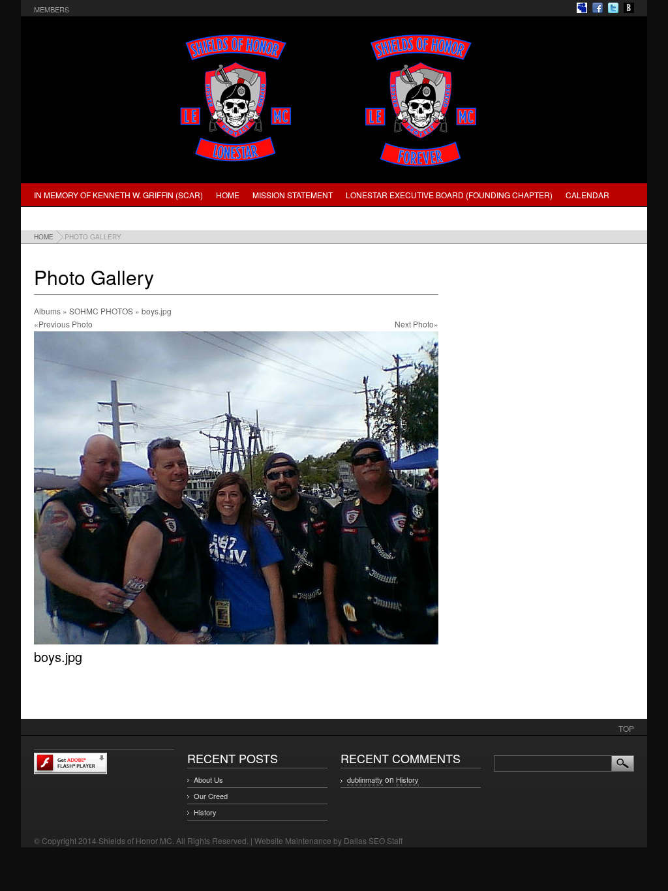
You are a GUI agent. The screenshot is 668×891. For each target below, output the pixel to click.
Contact (130, 218)
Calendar (587, 194)
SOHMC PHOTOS (101, 310)
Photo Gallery (66, 218)
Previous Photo (65, 323)
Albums (47, 310)
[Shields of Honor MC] (334, 168)
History (205, 812)
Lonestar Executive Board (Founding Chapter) (449, 194)
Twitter (613, 8)
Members (51, 9)
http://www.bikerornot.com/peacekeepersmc (629, 8)
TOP (626, 728)
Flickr (582, 8)
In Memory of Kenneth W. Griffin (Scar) (118, 194)
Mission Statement (292, 194)
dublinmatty (365, 779)
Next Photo (414, 323)
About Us (208, 779)
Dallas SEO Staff (373, 840)
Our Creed (211, 796)
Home (227, 194)
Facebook (597, 8)
